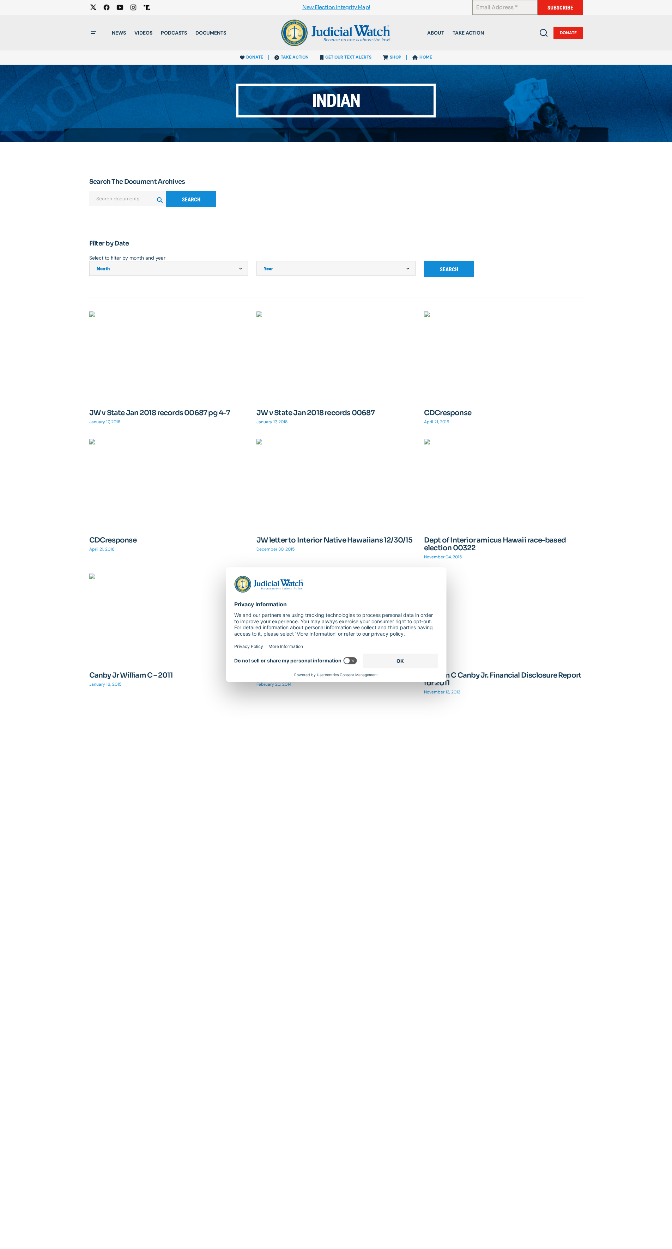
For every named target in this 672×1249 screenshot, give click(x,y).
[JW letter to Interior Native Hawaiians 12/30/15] (336, 483)
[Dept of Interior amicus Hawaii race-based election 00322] (503, 483)
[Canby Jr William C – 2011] (168, 618)
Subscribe (560, 7)
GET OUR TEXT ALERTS (348, 57)
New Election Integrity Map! (336, 8)
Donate (568, 33)
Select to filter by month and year (127, 258)
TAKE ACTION (295, 57)
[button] (93, 33)
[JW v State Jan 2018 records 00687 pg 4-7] (168, 356)
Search (191, 199)
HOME (425, 57)
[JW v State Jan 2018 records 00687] (336, 356)
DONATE (254, 57)
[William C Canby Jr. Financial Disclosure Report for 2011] (503, 618)
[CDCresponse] (503, 356)
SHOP (395, 57)
